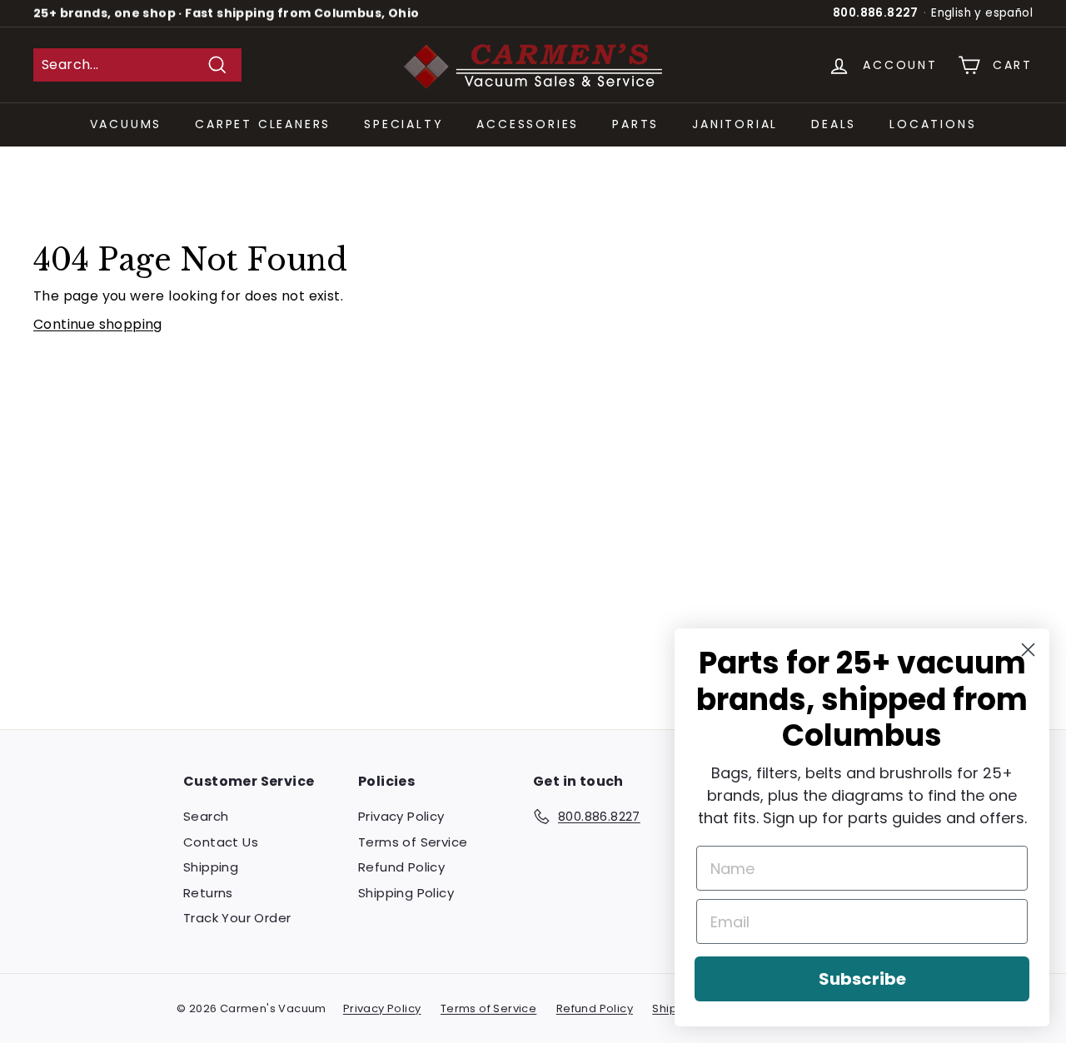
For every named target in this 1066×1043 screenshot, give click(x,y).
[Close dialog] (1028, 649)
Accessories (527, 124)
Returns (208, 892)
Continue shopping (97, 324)
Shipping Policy (406, 892)
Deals (833, 124)
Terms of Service (412, 842)
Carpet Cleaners (263, 124)
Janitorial (735, 124)
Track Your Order (237, 917)
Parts (635, 124)
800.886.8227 (876, 13)
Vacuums (126, 124)
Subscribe (862, 979)
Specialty (403, 124)
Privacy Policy (401, 816)
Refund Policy (401, 867)
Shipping (210, 867)
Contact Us (220, 842)
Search (205, 816)
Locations (932, 124)
